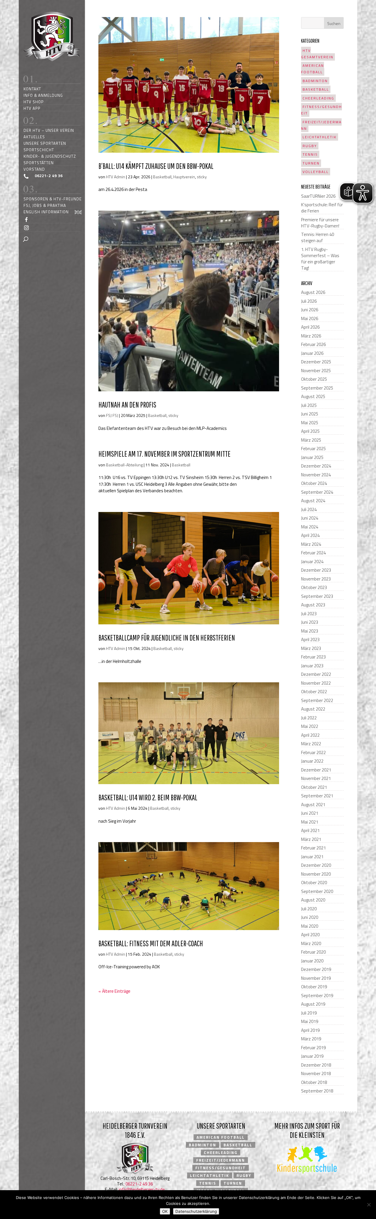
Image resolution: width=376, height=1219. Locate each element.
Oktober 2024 (314, 483)
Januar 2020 (312, 960)
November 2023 (316, 579)
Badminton (315, 81)
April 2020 (310, 934)
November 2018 (316, 1073)
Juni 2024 (309, 518)
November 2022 (316, 683)
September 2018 (317, 1090)
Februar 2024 (313, 552)
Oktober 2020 (314, 882)
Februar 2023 (313, 656)
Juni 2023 (309, 622)
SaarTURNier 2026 (318, 196)
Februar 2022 (313, 752)
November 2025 (316, 370)
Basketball (162, 177)
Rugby (310, 146)
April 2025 (310, 431)
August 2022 (313, 709)
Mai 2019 (309, 1021)
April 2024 (310, 535)
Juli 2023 (309, 613)
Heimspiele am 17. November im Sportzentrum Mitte (164, 453)
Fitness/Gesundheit (321, 110)
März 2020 (311, 943)
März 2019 (311, 1038)
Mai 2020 (309, 926)
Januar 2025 (312, 457)
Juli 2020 (309, 908)
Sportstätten (39, 162)
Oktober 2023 (314, 587)
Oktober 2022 (314, 691)
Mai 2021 (309, 822)
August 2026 (313, 292)
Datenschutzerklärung (196, 1211)
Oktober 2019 (314, 986)
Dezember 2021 (316, 769)
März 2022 (311, 743)
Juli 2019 (309, 1013)
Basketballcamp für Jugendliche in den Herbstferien (166, 637)
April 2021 (310, 830)
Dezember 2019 (316, 969)
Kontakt (32, 89)
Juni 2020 (309, 917)
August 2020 (313, 900)
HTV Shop (34, 101)
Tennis (310, 154)
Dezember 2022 (316, 674)
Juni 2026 (309, 309)
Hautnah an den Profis (127, 404)
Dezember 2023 (316, 570)
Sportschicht (39, 149)
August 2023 (313, 604)
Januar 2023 (312, 665)
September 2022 (317, 700)
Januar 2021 (312, 856)
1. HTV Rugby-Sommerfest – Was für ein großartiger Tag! (320, 258)
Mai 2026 (309, 318)
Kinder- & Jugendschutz (50, 156)
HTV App (32, 108)
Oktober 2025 (314, 379)
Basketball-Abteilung (124, 465)
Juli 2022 (309, 717)
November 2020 (316, 874)
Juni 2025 (309, 413)
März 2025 (311, 440)
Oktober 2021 (314, 787)
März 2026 (311, 335)
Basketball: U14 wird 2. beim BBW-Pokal (147, 797)
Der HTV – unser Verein (49, 130)
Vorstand (34, 169)
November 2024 (316, 474)
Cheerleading (318, 98)
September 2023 (317, 596)
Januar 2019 (312, 1056)
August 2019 (313, 1004)
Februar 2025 (313, 448)
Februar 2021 (313, 847)
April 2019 (310, 1030)
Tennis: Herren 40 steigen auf (317, 237)
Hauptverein (184, 177)
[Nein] (369, 1205)
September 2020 (317, 891)
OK (165, 1211)
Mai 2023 (309, 631)
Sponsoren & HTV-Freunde (53, 199)
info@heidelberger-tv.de (142, 1189)
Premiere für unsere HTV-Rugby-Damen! (320, 222)
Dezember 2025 (316, 361)
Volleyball (316, 171)
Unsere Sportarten (45, 143)
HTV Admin (115, 177)
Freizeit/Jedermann (321, 125)
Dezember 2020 (316, 865)
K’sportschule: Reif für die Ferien (322, 207)
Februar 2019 (313, 1047)
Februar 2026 (313, 344)
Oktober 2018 (314, 1082)
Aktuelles (34, 136)
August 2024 (313, 500)
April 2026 (310, 327)
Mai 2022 (309, 726)
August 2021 (313, 804)
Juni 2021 (309, 813)
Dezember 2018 (316, 1065)
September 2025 (317, 388)
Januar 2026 (312, 353)
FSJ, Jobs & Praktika (45, 205)
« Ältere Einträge (114, 991)
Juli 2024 (309, 509)
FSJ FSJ (112, 415)
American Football (312, 69)
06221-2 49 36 (139, 1183)
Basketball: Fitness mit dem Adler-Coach (150, 943)
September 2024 (317, 492)
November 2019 (316, 978)
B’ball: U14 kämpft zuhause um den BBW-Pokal (156, 166)
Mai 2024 (309, 526)
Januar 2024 (312, 561)
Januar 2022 (312, 761)
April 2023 (310, 639)
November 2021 (316, 778)
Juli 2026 (309, 301)
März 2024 (311, 544)
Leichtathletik (320, 137)
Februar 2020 (313, 952)
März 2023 (311, 648)
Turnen (311, 163)
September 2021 (317, 795)
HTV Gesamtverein (317, 54)
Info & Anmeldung (43, 95)
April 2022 (310, 735)
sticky (202, 177)
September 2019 (317, 995)
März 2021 (311, 839)
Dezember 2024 (316, 466)
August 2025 (313, 396)
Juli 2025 (309, 405)
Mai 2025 (309, 422)
